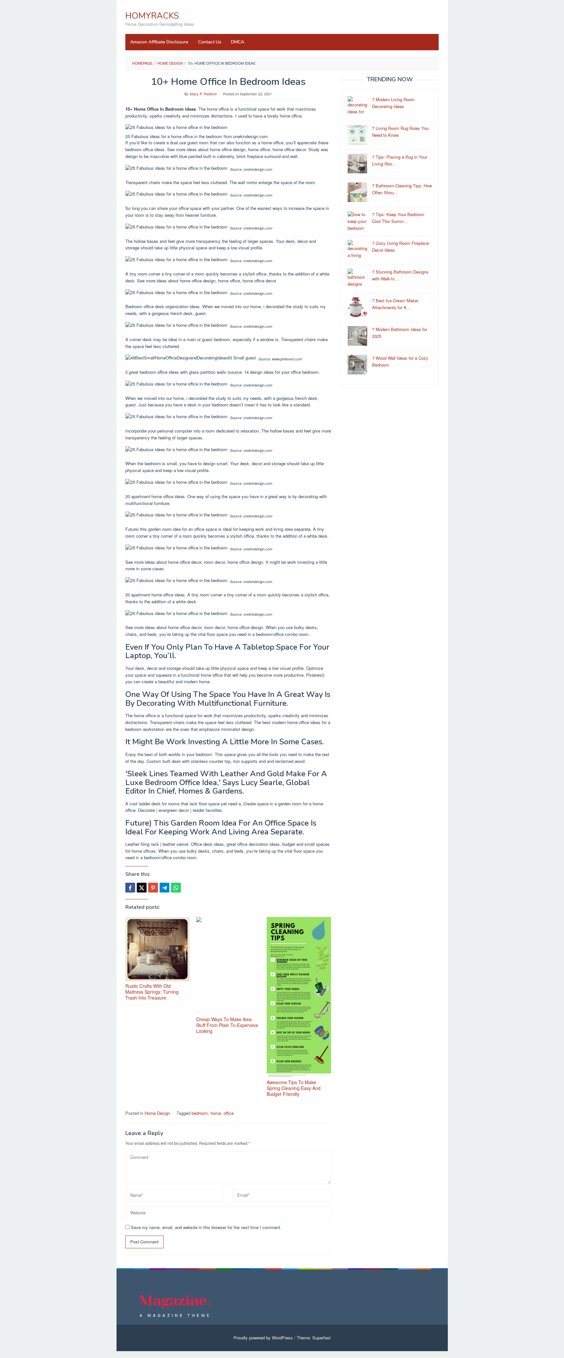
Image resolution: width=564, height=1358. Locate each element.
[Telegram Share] (164, 887)
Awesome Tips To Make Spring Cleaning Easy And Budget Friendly (294, 1088)
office (229, 1113)
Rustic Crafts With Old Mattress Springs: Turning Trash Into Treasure (152, 992)
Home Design (157, 1113)
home (216, 1113)
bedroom (200, 1113)
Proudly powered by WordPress (263, 1337)
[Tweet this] (142, 887)
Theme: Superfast (314, 1337)
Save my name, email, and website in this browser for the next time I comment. (206, 1227)
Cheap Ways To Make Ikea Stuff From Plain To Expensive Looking (227, 1025)
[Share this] (130, 887)
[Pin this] (153, 887)
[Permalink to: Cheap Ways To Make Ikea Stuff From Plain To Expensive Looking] (228, 965)
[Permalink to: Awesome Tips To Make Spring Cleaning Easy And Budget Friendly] (299, 997)
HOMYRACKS (152, 16)
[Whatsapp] (176, 887)
